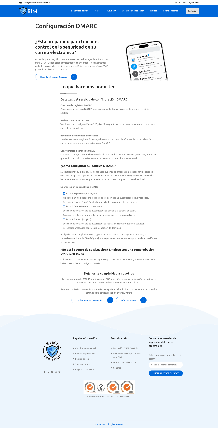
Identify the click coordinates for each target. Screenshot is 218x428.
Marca (98, 11)
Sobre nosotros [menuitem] (82, 364)
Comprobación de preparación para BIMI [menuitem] (127, 355)
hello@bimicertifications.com (36, 3)
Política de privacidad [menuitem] (85, 353)
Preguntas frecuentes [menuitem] (85, 369)
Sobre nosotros (170, 11)
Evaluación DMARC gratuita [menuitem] (126, 348)
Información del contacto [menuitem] (125, 362)
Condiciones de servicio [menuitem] (86, 348)
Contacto (192, 11)
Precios (153, 11)
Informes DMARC (128, 300)
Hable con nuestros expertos (53, 77)
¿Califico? (111, 11)
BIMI (104, 424)
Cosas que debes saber (133, 11)
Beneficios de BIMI (79, 11)
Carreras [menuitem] (117, 368)
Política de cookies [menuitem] (83, 359)
